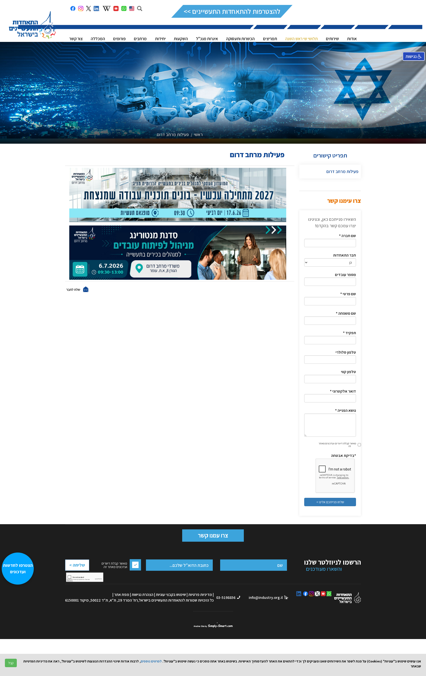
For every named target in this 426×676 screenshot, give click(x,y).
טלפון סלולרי (346, 352)
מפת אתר (121, 594)
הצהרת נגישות (142, 594)
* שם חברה (347, 235)
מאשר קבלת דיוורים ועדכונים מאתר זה (337, 445)
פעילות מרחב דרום (173, 134)
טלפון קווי (348, 371)
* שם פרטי (348, 293)
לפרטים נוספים (151, 661)
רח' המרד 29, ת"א (124, 600)
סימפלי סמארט (213, 625)
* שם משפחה (346, 313)
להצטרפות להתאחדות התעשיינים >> (232, 11)
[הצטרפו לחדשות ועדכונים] (20, 650)
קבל (11, 663)
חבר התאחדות (344, 255)
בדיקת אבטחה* (343, 455)
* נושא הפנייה (345, 410)
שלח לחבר (73, 289)
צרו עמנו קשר (213, 535)
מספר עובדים (345, 274)
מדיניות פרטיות (200, 594)
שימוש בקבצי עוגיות (171, 594)
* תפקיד (349, 332)
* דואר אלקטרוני (343, 391)
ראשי (198, 134)
